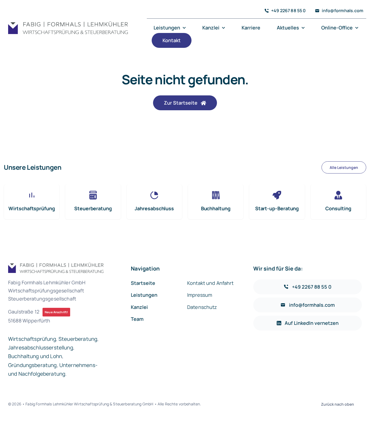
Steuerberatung (78, 338)
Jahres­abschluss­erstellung (40, 347)
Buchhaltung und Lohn (35, 356)
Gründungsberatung (32, 365)
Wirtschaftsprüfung (32, 338)
